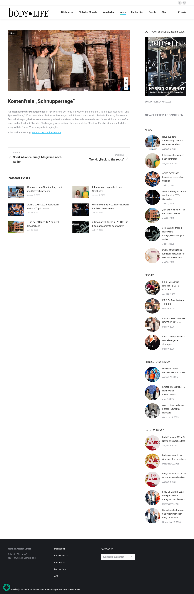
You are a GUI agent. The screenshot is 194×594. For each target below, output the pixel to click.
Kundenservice (61, 555)
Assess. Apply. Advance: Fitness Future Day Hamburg (173, 409)
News (12, 33)
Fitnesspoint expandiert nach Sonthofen (107, 189)
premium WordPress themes (67, 589)
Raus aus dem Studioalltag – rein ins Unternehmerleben (45, 189)
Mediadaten (59, 549)
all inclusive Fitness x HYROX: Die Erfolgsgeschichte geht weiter (110, 224)
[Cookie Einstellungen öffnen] (6, 590)
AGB (56, 576)
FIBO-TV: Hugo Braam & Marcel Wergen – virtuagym (173, 340)
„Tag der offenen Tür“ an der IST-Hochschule (44, 224)
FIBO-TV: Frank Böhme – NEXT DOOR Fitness (174, 320)
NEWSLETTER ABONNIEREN (164, 115)
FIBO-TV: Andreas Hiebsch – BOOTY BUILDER (170, 286)
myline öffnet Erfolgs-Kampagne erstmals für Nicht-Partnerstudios (173, 254)
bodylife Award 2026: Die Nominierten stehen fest (174, 439)
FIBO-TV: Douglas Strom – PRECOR (173, 302)
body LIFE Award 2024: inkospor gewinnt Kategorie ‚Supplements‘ (173, 496)
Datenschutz (60, 569)
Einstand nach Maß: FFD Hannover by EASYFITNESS (173, 391)
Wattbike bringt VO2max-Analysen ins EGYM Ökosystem (110, 206)
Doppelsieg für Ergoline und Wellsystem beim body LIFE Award (173, 514)
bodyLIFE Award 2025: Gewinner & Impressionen (174, 457)
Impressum (59, 562)
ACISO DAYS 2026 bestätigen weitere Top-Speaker (43, 206)
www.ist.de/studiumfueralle (46, 132)
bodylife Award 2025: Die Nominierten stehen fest (174, 475)
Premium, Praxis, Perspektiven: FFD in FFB (174, 370)
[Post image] (16, 192)
